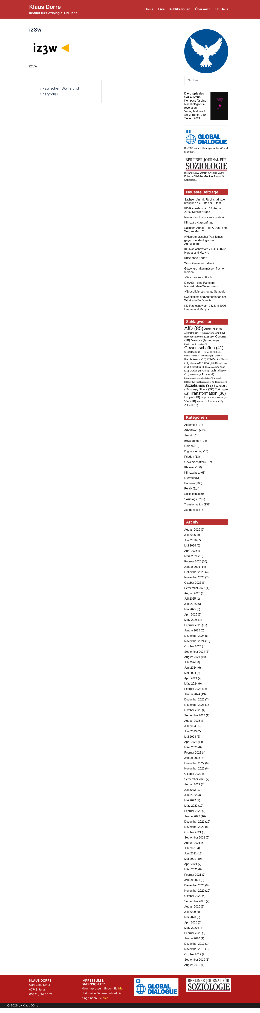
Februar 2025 (192, 625)
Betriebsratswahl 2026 (199, 336)
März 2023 (191, 747)
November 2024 (194, 641)
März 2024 (191, 683)
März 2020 (191, 927)
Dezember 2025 (194, 572)
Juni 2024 (190, 667)
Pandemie (195, 374)
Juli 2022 (190, 789)
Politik (188, 488)
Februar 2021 (192, 874)
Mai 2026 (190, 545)
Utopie (192, 397)
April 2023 (190, 741)
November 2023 (194, 704)
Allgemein (190, 424)
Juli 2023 (190, 726)
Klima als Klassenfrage (198, 222)
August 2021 (192, 842)
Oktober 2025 (192, 582)
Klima (208, 363)
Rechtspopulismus (205, 382)
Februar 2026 (192, 561)
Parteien (189, 483)
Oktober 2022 (192, 773)
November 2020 (194, 890)
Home (149, 9)
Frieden (189, 456)
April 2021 (190, 864)
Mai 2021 (190, 858)
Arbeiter (213, 329)
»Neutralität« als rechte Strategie (204, 291)
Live (161, 9)
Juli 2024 (190, 662)
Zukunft (191, 405)
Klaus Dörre (45, 6)
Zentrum (215, 401)
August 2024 (192, 657)
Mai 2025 (190, 609)
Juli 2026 (190, 534)
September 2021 (194, 837)
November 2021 (194, 826)
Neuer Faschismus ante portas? (204, 217)
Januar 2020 (192, 938)
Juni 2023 (190, 731)
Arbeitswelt (208, 333)
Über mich (202, 9)
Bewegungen (192, 440)
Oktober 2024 (192, 646)
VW (190, 401)
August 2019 (192, 964)
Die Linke (212, 340)
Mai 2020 (190, 917)
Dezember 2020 (194, 885)
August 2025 (192, 593)
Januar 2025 (192, 630)
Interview (207, 355)
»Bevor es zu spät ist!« (198, 277)
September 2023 (194, 715)
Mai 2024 (190, 672)
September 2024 (194, 651)
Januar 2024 (192, 694)
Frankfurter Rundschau (195, 344)
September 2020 (194, 901)
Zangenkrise (192, 509)
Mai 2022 (190, 800)
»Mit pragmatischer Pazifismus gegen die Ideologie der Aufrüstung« (203, 240)
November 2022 (194, 768)
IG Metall (210, 352)
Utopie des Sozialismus (214, 398)
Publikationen (179, 9)
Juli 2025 (190, 598)
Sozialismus (198, 385)
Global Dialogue (193, 352)
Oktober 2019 (192, 954)
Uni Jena (221, 9)
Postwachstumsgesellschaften (198, 378)
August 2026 (192, 529)
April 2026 (190, 550)
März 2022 (191, 805)
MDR (205, 371)
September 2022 (194, 779)
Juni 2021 (190, 853)
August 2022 (192, 784)
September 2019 (194, 959)
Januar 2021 (192, 880)
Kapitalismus (195, 359)
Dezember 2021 (194, 821)
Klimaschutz (197, 367)
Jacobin (218, 356)
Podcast (208, 374)
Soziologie (191, 499)
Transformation (208, 393)
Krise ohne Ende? (195, 257)
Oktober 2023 (192, 710)
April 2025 (190, 614)
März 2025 (191, 619)
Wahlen (202, 401)
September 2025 (194, 588)
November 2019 (194, 949)
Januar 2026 (192, 566)
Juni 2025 (190, 603)
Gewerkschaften (203, 347)
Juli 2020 (190, 911)
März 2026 (191, 556)
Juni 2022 (190, 795)
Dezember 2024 (194, 635)
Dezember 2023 (194, 699)
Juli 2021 (190, 848)
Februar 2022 (192, 810)
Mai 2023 (190, 736)
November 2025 (194, 577)
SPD (194, 389)
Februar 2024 (192, 688)
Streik (206, 389)
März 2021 (191, 869)
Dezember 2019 (194, 943)
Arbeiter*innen (192, 333)
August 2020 (192, 906)
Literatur (195, 371)
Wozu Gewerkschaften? (199, 263)
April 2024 (190, 678)
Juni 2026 (190, 540)
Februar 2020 (192, 933)
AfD (193, 328)
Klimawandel (212, 367)
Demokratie (198, 340)
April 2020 (190, 922)
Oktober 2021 (192, 832)
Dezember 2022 (194, 763)
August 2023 (192, 720)
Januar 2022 (192, 816)
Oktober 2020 (192, 895)
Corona (189, 446)
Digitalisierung (193, 451)
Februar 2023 (192, 752)
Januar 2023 (192, 757)
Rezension (221, 382)
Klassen (195, 363)
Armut (220, 332)
